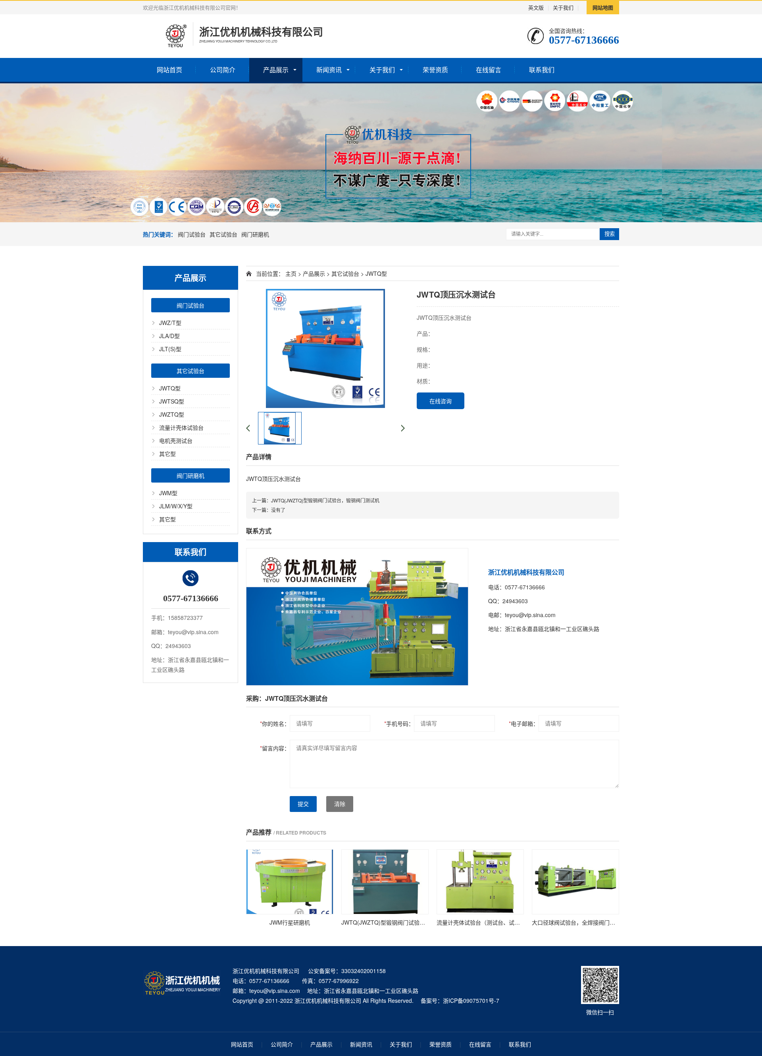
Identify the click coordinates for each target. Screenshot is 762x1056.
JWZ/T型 (170, 323)
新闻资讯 (329, 69)
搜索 (609, 234)
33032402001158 (363, 971)
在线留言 (488, 69)
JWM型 (168, 493)
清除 (339, 804)
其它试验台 (223, 234)
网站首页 (169, 69)
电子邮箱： (524, 723)
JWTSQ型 (171, 401)
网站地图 (603, 7)
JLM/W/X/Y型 (175, 506)
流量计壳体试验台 (181, 427)
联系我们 (541, 69)
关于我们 (563, 7)
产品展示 (276, 69)
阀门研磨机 (255, 234)
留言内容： (275, 748)
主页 (290, 273)
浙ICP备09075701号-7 (471, 1000)
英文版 (536, 7)
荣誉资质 (435, 69)
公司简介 (222, 69)
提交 (303, 804)
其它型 (167, 454)
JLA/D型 (169, 336)
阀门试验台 (192, 234)
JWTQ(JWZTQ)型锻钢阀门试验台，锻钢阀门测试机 (325, 500)
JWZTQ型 (171, 414)
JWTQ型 (170, 388)
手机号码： (399, 723)
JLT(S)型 (170, 349)
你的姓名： (275, 723)
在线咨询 (440, 401)
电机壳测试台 (175, 440)
